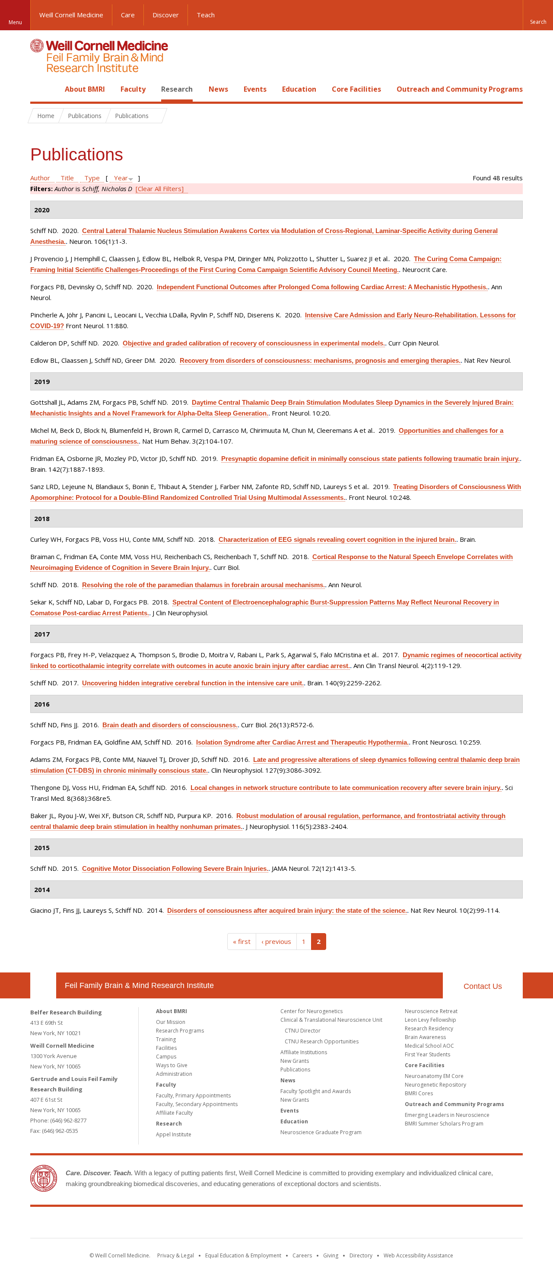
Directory (361, 1255)
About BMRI (85, 89)
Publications (295, 1069)
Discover (166, 14)
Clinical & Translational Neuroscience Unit (331, 1019)
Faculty (133, 89)
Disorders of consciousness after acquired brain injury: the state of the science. (287, 910)
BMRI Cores (419, 1093)
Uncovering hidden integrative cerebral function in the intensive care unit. (193, 683)
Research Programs (180, 1030)
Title (67, 177)
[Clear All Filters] (160, 188)
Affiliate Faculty (174, 1112)
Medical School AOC (429, 1045)
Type (92, 177)
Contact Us (483, 986)
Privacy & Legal (175, 1255)
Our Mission (170, 1022)
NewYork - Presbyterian (349, 1224)
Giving (330, 1255)
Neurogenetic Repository (435, 1084)
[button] (538, 15)
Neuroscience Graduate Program (321, 1132)
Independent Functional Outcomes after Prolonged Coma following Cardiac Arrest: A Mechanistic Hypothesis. (322, 287)
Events (255, 89)
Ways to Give (172, 1065)
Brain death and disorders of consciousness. (170, 725)
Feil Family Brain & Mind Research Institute (139, 985)
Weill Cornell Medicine (71, 14)
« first (242, 941)
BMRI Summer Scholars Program (444, 1123)
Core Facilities (356, 89)
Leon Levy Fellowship (430, 1019)
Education (299, 89)
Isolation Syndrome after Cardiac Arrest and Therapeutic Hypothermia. (302, 742)
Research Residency (429, 1028)
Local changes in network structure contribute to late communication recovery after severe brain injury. (346, 787)
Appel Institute (173, 1134)
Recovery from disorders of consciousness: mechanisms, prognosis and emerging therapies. (320, 360)
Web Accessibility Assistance (418, 1255)
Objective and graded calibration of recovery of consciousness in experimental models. (254, 343)
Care (128, 14)
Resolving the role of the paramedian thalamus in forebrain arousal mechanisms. (203, 584)
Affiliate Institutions (303, 1052)
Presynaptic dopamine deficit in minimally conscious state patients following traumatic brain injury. (370, 458)
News (218, 89)
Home (40, 89)
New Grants (294, 1061)
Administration (174, 1074)
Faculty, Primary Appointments (193, 1095)
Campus (166, 1056)
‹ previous (276, 941)
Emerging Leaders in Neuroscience (447, 1115)
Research (177, 89)
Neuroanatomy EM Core (434, 1076)
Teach (206, 14)
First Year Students (427, 1054)
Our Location (43, 985)
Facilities (166, 1048)
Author (40, 177)
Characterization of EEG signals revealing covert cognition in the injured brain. (337, 539)
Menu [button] (15, 22)
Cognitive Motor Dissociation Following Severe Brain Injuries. (175, 868)
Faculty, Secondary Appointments (197, 1104)
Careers (302, 1255)
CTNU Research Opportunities (322, 1041)
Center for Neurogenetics (311, 1011)
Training (166, 1039)
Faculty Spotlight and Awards (315, 1091)
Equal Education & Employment (243, 1255)
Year (121, 177)
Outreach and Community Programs (460, 89)
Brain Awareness (425, 1037)
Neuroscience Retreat (431, 1011)
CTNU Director (303, 1030)
